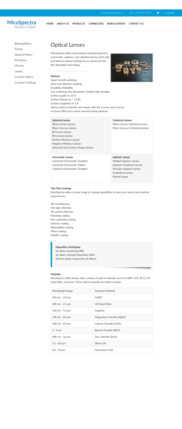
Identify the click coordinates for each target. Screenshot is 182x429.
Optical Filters (23, 54)
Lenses (19, 71)
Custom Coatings (25, 82)
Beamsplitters (23, 43)
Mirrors (19, 65)
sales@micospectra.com (112, 13)
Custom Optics (24, 77)
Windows (21, 60)
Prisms (19, 49)
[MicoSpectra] (21, 24)
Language (170, 13)
